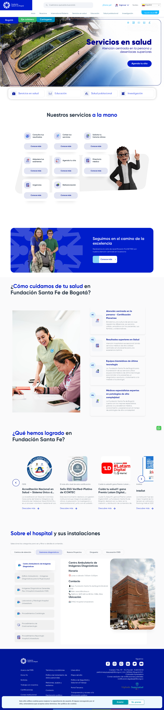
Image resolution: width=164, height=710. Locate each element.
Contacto (50, 690)
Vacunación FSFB (113, 552)
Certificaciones (27, 690)
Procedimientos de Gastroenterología (29, 625)
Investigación (127, 13)
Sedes (135, 5)
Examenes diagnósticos (49, 552)
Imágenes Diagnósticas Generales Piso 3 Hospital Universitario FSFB (36, 590)
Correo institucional (28, 695)
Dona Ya (24, 675)
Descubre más (28, 508)
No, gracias (136, 702)
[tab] (131, 627)
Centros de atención (22, 552)
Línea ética (75, 670)
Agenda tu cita (139, 64)
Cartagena (46, 19)
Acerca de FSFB (27, 670)
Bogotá (9, 20)
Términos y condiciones (55, 670)
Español (148, 5)
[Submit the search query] (46, 5)
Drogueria (94, 552)
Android (105, 586)
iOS (71, 589)
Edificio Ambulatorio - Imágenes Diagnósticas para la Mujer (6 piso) (36, 577)
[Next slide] (141, 479)
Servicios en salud (79, 13)
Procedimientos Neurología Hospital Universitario (33, 637)
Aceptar (120, 702)
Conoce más (36, 146)
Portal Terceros (77, 688)
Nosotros (43, 13)
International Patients (59, 13)
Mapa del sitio (76, 675)
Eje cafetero (27, 19)
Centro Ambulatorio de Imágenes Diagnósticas (37, 565)
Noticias (24, 680)
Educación (95, 13)
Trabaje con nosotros (29, 685)
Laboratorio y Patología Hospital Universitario (35, 602)
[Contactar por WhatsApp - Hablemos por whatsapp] (159, 428)
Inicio (33, 13)
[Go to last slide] (16, 482)
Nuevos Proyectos (74, 552)
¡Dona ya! (107, 5)
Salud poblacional (110, 13)
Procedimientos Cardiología (33, 613)
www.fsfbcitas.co (82, 591)
